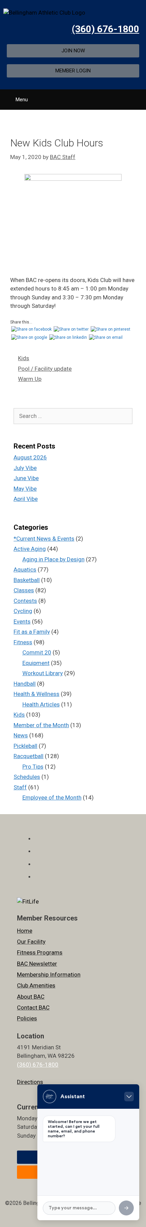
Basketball (27, 580)
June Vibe (26, 478)
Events (22, 621)
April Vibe (26, 498)
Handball (25, 683)
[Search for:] (73, 416)
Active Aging (30, 548)
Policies (27, 1018)
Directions (30, 1082)
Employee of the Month (51, 797)
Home (24, 930)
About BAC (30, 996)
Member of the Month (41, 725)
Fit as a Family (32, 631)
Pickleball (25, 745)
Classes (24, 590)
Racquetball (28, 756)
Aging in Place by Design (53, 559)
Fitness (23, 642)
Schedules (27, 776)
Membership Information (48, 974)
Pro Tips (32, 766)
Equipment (36, 663)
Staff (20, 787)
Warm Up (29, 378)
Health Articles (41, 704)
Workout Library (42, 673)
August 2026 (30, 457)
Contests (25, 600)
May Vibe (25, 488)
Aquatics (25, 569)
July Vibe (25, 467)
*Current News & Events (44, 538)
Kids (23, 358)
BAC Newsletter (37, 963)
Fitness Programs (39, 952)
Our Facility (31, 941)
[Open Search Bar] (138, 97)
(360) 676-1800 (105, 29)
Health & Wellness (36, 693)
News (21, 735)
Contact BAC (33, 1007)
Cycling (23, 611)
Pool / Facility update (45, 368)
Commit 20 (36, 652)
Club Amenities (36, 985)
